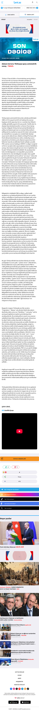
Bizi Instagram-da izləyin (10, 494)
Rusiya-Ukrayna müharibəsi (11, 8)
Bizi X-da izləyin (8, 508)
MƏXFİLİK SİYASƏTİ (19, 684)
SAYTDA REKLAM (19, 672)
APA (3, 410)
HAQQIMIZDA (19, 681)
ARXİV (19, 678)
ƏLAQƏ (19, 675)
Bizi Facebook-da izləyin (10, 503)
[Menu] (2, 2)
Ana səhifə (29, 19)
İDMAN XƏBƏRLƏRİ (19, 459)
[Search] (37, 2)
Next (37, 8)
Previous (2, 8)
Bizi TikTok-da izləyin (9, 499)
